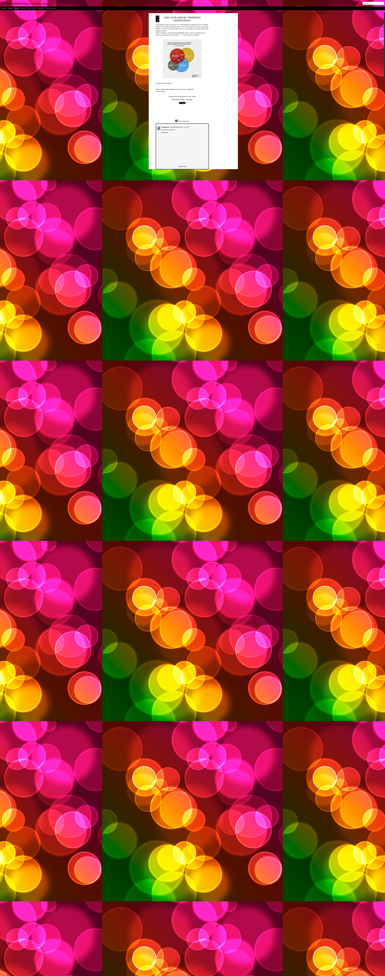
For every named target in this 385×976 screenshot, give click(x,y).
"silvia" (194, 96)
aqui (163, 91)
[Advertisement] (220, 47)
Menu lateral (31, 8)
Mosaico (23, 8)
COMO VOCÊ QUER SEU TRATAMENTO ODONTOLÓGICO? (182, 19)
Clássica (3, 8)
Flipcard (10, 8)
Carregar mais (182, 166)
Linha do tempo (50, 8)
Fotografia (40, 8)
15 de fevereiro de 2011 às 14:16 (179, 127)
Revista (16, 8)
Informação (189, 99)
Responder (164, 132)
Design (182, 99)
